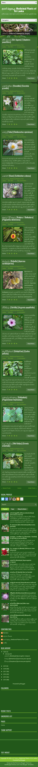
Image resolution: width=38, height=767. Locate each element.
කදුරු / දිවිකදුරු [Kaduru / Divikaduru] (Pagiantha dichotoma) (17, 218)
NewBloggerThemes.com (12, 764)
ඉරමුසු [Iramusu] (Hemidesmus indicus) (23, 582)
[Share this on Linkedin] (17, 78)
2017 (5, 671)
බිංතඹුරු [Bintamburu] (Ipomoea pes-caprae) (17, 658)
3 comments (21, 93)
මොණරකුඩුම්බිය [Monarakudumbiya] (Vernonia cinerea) (22, 513)
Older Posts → (32, 488)
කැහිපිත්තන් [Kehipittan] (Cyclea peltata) (16, 352)
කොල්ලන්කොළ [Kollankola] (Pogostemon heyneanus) (14, 398)
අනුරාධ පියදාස (7, 636)
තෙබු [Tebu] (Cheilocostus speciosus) (17, 132)
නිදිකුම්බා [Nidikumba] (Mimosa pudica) (23, 593)
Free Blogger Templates (27, 764)
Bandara (5, 633)
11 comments (21, 268)
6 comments (21, 312)
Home (19, 488)
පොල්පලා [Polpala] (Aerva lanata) (21, 572)
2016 (5, 674)
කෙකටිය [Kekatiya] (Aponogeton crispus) (16, 33)
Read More (31, 78)
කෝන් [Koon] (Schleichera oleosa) (16, 176)
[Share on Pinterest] (14, 78)
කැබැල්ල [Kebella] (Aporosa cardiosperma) (13, 262)
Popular (5, 509)
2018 (5, 669)
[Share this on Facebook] (7, 78)
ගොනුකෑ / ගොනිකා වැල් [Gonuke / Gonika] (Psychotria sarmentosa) (23, 537)
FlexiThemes (16, 763)
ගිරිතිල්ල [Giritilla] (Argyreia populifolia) (18, 307)
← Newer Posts (5, 488)
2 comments (21, 47)
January (7, 654)
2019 (5, 666)
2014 (5, 679)
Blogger (22, 684)
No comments (21, 137)
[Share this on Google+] (11, 78)
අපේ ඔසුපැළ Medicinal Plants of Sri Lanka (19, 10)
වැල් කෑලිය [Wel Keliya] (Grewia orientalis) (15, 444)
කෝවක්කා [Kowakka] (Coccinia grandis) (15, 87)
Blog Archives (22, 509)
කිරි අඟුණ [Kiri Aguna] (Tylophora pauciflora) (16, 41)
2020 (5, 652)
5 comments (21, 224)
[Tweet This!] (9, 78)
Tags (12, 509)
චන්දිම (5, 643)
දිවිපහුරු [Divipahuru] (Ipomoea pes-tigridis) (17, 661)
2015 (5, 677)
